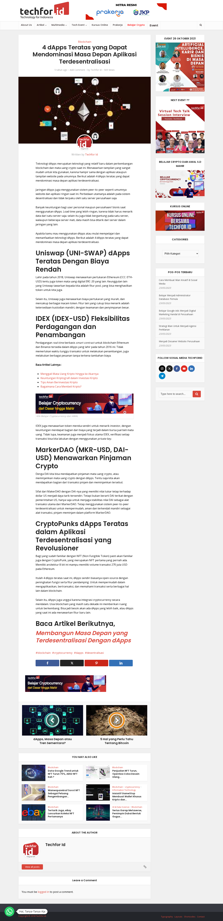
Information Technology (124, 790)
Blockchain (84, 42)
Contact (201, 916)
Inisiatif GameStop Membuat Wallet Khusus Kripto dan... (126, 796)
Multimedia (57, 25)
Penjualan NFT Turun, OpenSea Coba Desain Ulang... (125, 774)
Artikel (40, 25)
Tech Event (78, 25)
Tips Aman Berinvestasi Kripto (59, 382)
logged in (43, 892)
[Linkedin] (191, 368)
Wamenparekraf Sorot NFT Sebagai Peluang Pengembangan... (64, 793)
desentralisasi (95, 653)
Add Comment (77, 69)
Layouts (178, 916)
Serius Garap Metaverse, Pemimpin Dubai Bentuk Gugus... (127, 813)
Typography (167, 916)
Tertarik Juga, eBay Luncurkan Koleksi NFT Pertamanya (61, 813)
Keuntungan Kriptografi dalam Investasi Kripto (69, 378)
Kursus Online (100, 25)
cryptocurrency (63, 653)
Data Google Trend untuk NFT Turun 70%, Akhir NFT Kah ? (63, 774)
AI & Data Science (120, 806)
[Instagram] (162, 368)
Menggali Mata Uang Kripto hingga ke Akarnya (69, 374)
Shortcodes (189, 916)
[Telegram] (162, 376)
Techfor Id (96, 69)
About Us (26, 25)
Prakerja (118, 25)
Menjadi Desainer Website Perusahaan (179, 341)
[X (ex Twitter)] (169, 368)
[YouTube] (184, 368)
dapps (79, 653)
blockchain (44, 653)
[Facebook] (177, 368)
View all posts (32, 866)
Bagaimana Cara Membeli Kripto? (60, 386)
